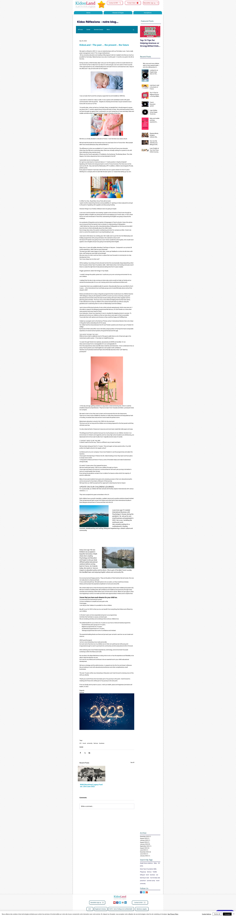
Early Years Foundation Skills (148, 869)
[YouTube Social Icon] (114, 902)
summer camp (151, 880)
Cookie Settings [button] (206, 914)
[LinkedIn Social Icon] (125, 902)
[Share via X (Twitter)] (85, 753)
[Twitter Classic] (120, 902)
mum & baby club (155, 877)
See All (132, 762)
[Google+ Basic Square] (147, 892)
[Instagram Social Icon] (123, 902)
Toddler (155, 872)
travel (84, 743)
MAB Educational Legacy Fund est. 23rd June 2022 (91, 785)
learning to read (144, 877)
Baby (155, 863)
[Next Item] (157, 31)
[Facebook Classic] (117, 902)
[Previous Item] (143, 31)
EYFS (141, 866)
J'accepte (227, 914)
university (89, 743)
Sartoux (96, 743)
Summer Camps (98, 29)
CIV (80, 743)
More (108, 29)
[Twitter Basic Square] (144, 892)
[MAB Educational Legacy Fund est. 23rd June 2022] (91, 773)
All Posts (80, 29)
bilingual (142, 874)
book (147, 874)
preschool (143, 880)
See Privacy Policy (173, 914)
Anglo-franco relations (146, 863)
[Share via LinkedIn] (89, 753)
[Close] (234, 914)
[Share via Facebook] (80, 753)
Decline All (217, 914)
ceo (157, 874)
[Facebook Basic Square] (141, 892)
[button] (133, 29)
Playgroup (143, 872)
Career (88, 29)
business (101, 743)
